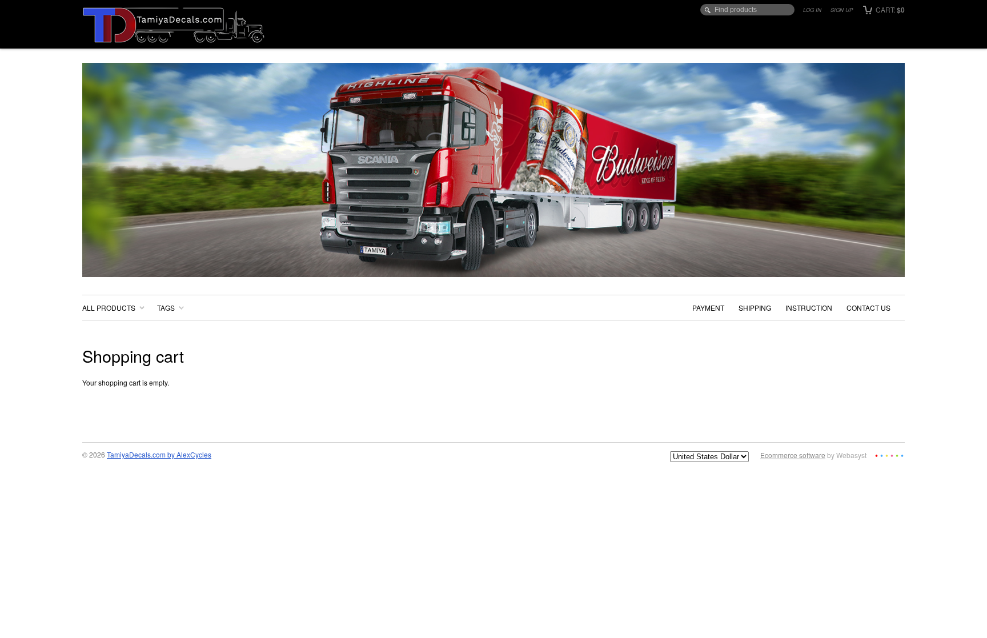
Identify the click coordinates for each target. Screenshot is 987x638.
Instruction (808, 307)
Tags (166, 307)
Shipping (755, 307)
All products (108, 307)
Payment (708, 307)
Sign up (841, 10)
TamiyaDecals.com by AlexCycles (159, 454)
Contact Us (868, 307)
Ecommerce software (792, 455)
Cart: (889, 9)
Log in (812, 10)
